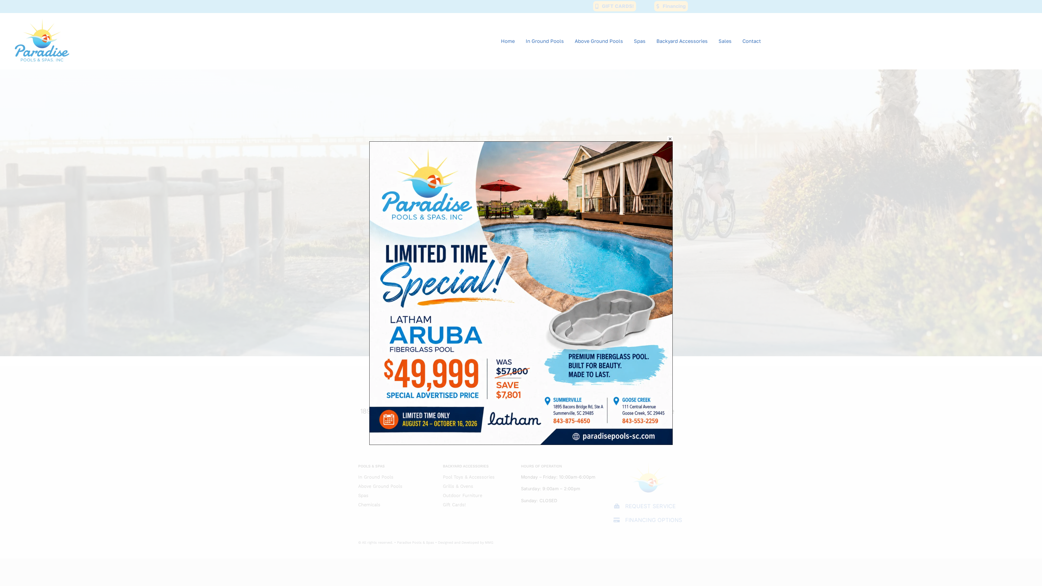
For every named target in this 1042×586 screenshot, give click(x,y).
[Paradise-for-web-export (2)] (42, 15)
